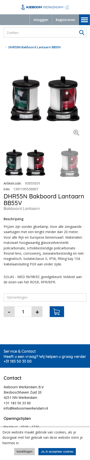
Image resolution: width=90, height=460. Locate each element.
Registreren (65, 19)
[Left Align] (76, 133)
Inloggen (41, 19)
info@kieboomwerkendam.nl (26, 408)
